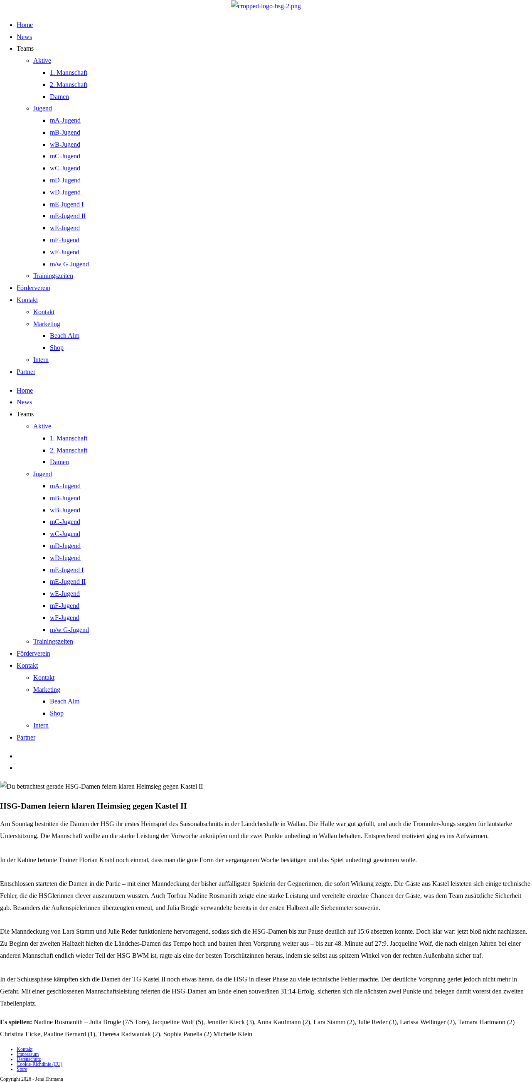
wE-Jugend (65, 227)
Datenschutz (29, 1059)
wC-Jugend (65, 168)
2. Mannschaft (68, 84)
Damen (59, 96)
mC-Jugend (65, 156)
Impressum (28, 1054)
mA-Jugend (65, 120)
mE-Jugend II (68, 215)
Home (25, 24)
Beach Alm (64, 335)
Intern (41, 359)
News (24, 36)
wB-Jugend (65, 144)
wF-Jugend (64, 252)
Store (22, 1069)
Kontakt (27, 299)
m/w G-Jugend (69, 264)
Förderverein (33, 287)
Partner (26, 371)
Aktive (42, 60)
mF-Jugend (64, 239)
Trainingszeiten (53, 275)
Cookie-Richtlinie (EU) (39, 1064)
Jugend (42, 108)
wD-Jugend (65, 192)
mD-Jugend (65, 180)
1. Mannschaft (68, 72)
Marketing (46, 323)
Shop (57, 347)
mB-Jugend (65, 132)
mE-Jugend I (67, 204)
